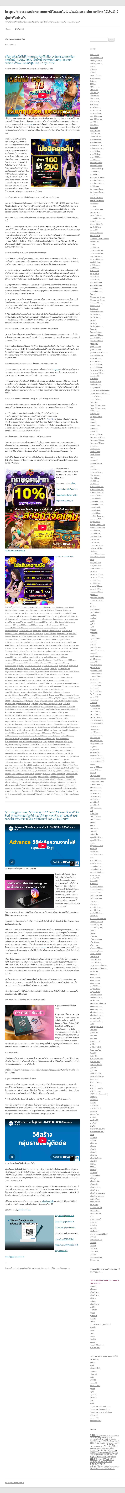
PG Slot (60, 698)
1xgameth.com (23, 610)
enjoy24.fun (39, 642)
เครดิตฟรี (8, 791)
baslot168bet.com (11, 631)
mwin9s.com (74, 686)
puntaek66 (65, 709)
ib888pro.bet (63, 666)
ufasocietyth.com (45, 750)
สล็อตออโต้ (72, 782)
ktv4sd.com (54, 671)
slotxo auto (57, 730)
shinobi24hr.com (60, 724)
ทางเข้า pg (60, 771)
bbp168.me (37, 631)
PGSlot (50, 701)
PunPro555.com (10, 709)
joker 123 (93, 1374)
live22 (18, 674)
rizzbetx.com (36, 715)
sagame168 (53, 718)
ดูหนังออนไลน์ (51, 768)
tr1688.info (48, 744)
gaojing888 (22, 654)
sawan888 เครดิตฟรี (26, 721)
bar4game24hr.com (36, 628)
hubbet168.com (62, 663)
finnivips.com (23, 648)
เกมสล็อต (73, 788)
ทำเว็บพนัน (46, 774)
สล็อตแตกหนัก (72, 785)
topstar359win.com (37, 744)
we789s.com (35, 759)
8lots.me (43, 610)
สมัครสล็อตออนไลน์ (97, 1132)
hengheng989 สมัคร (103, 1441)
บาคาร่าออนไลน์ (71, 774)
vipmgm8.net (9, 756)
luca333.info (51, 674)
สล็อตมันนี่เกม (44, 782)
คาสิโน (63, 765)
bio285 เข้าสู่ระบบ (114, 1436)
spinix (33, 733)
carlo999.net (53, 636)
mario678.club (10, 683)
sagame (45, 718)
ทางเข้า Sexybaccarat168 (25, 774)
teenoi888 (43, 739)
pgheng (36, 701)
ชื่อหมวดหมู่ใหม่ (10, 768)
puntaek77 (73, 709)
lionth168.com (74, 671)
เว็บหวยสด (93, 1248)
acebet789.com (70, 613)
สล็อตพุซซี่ (35, 782)
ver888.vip (69, 753)
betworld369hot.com (24, 634)
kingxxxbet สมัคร (113, 1443)
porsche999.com (11, 707)
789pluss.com (34, 610)
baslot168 (62, 628)
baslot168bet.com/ (25, 631)
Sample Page (19, 29)
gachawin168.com (52, 651)
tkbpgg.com (59, 742)
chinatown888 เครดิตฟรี (97, 1437)
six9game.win (21, 727)
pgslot (56, 369)
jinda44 (92, 1301)
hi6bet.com (49, 660)
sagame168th (63, 718)
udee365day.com (11, 747)
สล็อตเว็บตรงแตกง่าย (48, 785)
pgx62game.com (45, 704)
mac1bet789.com (24, 680)
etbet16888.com (70, 642)
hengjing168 (39, 660)
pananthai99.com (72, 695)
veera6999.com (10, 753)
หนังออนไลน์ (30, 788)
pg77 (92, 1391)
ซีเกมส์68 (20, 768)
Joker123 (27, 669)
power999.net (23, 707)
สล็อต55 (40, 779)
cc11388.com (69, 636)
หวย (48, 788)
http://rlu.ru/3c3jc (61, 1251)
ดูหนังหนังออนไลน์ (39, 768)
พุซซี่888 (25, 777)
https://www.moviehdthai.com (101, 1412)
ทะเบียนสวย (40, 771)
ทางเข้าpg (38, 774)
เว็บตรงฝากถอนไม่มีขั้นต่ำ (31, 791)
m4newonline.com (52, 677)
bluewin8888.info (50, 634)
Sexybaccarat (17, 724)
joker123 (93, 1286)
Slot (6, 730)
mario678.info (21, 683)
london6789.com (34, 674)
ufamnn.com (19, 750)
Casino (61, 636)
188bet (14, 610)
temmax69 (51, 739)
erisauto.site (48, 642)
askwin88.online (56, 622)
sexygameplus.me (46, 724)
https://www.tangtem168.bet (100, 1324)
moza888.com (41, 686)
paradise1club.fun (33, 698)
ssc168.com (61, 733)
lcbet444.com (63, 671)
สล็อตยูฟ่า (53, 782)
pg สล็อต (13, 701)
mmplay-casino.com (12, 686)
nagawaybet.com (21, 689)
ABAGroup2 (48, 613)
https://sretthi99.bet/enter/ (26, 663)
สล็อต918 (8, 782)
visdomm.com (20, 756)
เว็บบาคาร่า (94, 1415)
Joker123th (103, 1443)
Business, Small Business (38, 636)
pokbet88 (66, 704)
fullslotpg (8, 651)
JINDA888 (93, 1310)
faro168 (45, 645)
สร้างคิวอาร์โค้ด (48, 1201)
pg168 (26, 701)
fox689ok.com (56, 648)
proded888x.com (47, 707)
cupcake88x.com (39, 639)
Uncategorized (57, 750)
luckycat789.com (63, 674)
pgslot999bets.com (23, 704)
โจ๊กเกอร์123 (40, 794)
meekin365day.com (46, 683)
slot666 (44, 730)
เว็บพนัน (43, 791)
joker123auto (36, 669)
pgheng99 (43, 701)
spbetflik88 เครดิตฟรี (102, 1453)
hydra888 (20, 666)
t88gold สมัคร (114, 1453)
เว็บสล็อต (62, 791)
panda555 (22, 698)
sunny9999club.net (12, 739)
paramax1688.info (47, 698)
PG (56, 698)
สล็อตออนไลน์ (63, 782)
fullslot (75, 648)
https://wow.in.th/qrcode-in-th (66, 1245)
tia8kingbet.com (36, 742)
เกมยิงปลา (66, 788)
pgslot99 (74, 701)
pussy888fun (17, 712)
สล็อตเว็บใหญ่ (61, 785)
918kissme (67, 610)
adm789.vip (45, 616)
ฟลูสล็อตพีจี (33, 777)
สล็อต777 (53, 779)
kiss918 (93, 1339)
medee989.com (32, 683)
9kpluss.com (29, 613)
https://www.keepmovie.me (100, 1409)
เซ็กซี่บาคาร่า (16, 791)
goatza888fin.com (11, 657)
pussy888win (28, 712)
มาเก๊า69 (41, 777)
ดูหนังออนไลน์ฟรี (63, 768)
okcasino (66, 692)
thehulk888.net (24, 742)
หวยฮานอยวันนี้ (56, 788)
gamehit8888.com (66, 651)
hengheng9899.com (12, 660)
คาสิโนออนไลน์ (72, 765)
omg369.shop (37, 695)
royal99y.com (57, 715)
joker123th (45, 669)
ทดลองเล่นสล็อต (15, 771)
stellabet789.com (40, 736)
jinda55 (20, 669)
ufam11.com (9, 750)
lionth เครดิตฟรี (95, 1446)
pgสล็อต (111, 1448)
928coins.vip (9, 613)
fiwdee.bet (32, 648)
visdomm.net (30, 756)
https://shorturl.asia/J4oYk (15, 550)
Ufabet (52, 747)
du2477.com (20, 642)
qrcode (44, 947)
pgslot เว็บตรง (58, 701)
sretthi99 (53, 733)
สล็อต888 (60, 779)
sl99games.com (73, 727)
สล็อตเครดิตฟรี (10, 785)
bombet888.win (62, 634)
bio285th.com (38, 634)
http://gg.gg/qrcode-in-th (14, 1256)
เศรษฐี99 (19, 794)
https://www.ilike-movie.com (100, 1406)
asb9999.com (44, 622)
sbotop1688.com (61, 721)
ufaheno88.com (69, 747)
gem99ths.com (32, 654)
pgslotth (93, 1342)
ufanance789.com (31, 750)
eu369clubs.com (23, 645)
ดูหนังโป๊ (93, 1327)
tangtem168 (34, 739)
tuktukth (97, 1454)
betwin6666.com (11, 634)
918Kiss (50, 610)
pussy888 (93, 1316)
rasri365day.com (61, 712)
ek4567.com (29, 642)
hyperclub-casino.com (33, 666)
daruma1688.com (52, 639)
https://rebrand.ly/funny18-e (67, 489)
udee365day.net (24, 747)
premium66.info (34, 707)
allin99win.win (73, 616)
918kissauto (57, 610)
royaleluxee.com (68, 715)
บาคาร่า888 (61, 774)
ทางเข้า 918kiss (50, 771)
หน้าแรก (7, 29)
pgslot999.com (10, 704)
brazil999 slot (24, 636)
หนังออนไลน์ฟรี (41, 788)
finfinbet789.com (11, 648)
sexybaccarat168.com (31, 724)
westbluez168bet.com (49, 759)
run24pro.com (10, 718)
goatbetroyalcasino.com (59, 654)
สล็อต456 (33, 779)
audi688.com (23, 625)
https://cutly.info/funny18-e (66, 495)
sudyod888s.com (54, 736)
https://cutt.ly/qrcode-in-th (65, 1227)
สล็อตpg (15, 782)
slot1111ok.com (23, 730)
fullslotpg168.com (18, 651)
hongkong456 (10, 663)
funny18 (30, 124)
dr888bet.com (10, 642)
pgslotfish (34, 704)
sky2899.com (42, 727)
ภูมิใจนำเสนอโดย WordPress (14, 1483)
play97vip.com (56, 704)
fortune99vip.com (43, 648)
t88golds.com (24, 739)
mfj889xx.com (73, 683)
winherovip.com (63, 759)
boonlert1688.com (11, 636)
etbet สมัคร (108, 1437)
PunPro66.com (22, 709)
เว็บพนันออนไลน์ (52, 791)
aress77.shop (10, 622)
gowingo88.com (36, 657)
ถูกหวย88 (93, 1070)
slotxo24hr (72, 730)
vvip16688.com (51, 756)
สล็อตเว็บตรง (20, 785)
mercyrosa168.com (61, 683)
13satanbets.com (35, 607)
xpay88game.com (11, 765)
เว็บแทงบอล (12, 794)
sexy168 (8, 724)
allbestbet (63, 616)
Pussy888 (8, 712)
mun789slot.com (63, 686)
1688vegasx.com (49, 607)
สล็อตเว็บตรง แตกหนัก (33, 785)
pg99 (31, 701)
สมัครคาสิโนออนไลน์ (57, 777)
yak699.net (30, 765)
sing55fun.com (72, 724)
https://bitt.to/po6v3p (64, 501)
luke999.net (31, 677)
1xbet (92, 1330)
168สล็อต (8, 610)
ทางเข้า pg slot (10, 774)
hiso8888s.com (59, 660)
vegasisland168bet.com (37, 753)
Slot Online (12, 730)
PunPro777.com (43, 709)
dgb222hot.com (64, 639)
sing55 (111, 1451)
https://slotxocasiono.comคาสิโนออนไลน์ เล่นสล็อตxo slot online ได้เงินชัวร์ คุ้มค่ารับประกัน (61, 14)
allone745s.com (21, 619)
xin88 (72, 762)
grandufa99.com (48, 657)
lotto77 (43, 674)
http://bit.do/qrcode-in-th (64, 1215)
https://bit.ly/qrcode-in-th (64, 1221)
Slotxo (92, 1453)
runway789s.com (22, 718)
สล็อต (73, 483)
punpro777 (94, 1418)
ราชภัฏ (46, 777)
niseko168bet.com (55, 692)
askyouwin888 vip (11, 625)
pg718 (92, 624)
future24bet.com (39, 651)
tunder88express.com (61, 744)
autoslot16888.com (61, 625)
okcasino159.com (11, 695)
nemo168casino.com (56, 689)
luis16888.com (10, 677)
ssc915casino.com (11, 736)
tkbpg (92, 1454)
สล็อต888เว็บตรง (69, 779)
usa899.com (68, 750)
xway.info (22, 765)
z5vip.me (38, 765)
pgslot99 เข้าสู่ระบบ (102, 1448)
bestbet (45, 631)
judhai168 (53, 669)
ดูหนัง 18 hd (28, 768)
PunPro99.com (54, 709)
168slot (71, 607)
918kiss (93, 1362)
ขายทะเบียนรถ (55, 765)
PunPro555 (71, 707)
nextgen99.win (31, 692)
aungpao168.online (46, 625)
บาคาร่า (53, 774)
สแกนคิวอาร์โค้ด (19, 788)
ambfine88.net (33, 619)
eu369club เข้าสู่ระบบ (108, 1439)
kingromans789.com (12, 671)
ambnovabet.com (57, 619)
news (23, 692)
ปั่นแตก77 (8, 777)
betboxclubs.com (54, 631)
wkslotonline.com (23, 762)
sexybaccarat (95, 1386)
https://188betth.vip (97, 1345)
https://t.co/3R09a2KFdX (64, 1239)
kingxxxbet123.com (27, 671)
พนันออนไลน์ (17, 777)
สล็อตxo (21, 782)
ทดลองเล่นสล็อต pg (29, 771)
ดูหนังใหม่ (73, 768)
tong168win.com (11, 744)
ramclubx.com (38, 712)
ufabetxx (59, 747)
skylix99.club (52, 727)
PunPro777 (32, 709)
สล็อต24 (26, 779)
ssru (20, 736)
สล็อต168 (19, 779)
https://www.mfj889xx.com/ (46, 663)
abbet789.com (58, 613)
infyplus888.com (11, 669)
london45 (24, 674)
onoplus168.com (59, 695)
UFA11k (46, 747)
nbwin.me (44, 689)
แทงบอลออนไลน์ (29, 794)
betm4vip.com (67, 631)
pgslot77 (67, 701)
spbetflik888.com (11, 733)
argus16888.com (33, 622)
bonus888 (72, 634)
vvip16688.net (63, 756)
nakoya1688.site (34, 689)
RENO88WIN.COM (11, 715)
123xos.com (24, 607)
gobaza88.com (24, 657)
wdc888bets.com (11, 759)
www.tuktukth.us (50, 762)
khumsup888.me (64, 669)
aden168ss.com (22, 616)
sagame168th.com (11, 721)
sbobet (51, 721)
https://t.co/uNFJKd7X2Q (64, 556)
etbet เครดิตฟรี (95, 1439)
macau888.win (36, 680)
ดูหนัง (92, 1365)
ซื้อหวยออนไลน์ (95, 1421)
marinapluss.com (49, 680)
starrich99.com (28, 736)
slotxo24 (65, 730)
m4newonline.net (11, 680)
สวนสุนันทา (9, 788)
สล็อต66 (46, 779)
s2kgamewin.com (35, 718)
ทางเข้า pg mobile (71, 771)
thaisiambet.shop (62, 739)
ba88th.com (23, 628)
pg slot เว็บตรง (69, 698)
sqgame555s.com (42, 733)
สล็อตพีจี (28, 782)
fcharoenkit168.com (56, 645)
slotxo (49, 730)
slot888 (92, 1307)
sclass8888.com (73, 721)
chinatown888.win (11, 639)
